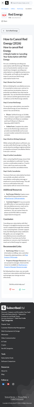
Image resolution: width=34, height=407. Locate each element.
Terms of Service (10, 397)
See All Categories (7, 348)
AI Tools (4, 341)
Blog (2, 374)
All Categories (5, 8)
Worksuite (4, 334)
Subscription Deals (7, 358)
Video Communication (8, 338)
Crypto (3, 345)
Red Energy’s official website (15, 198)
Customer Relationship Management (13, 328)
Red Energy (20, 8)
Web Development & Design (10, 331)
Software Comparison (8, 361)
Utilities (13, 8)
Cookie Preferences (17, 399)
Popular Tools (5, 324)
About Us (4, 371)
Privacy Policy (22, 397)
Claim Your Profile (20, 318)
